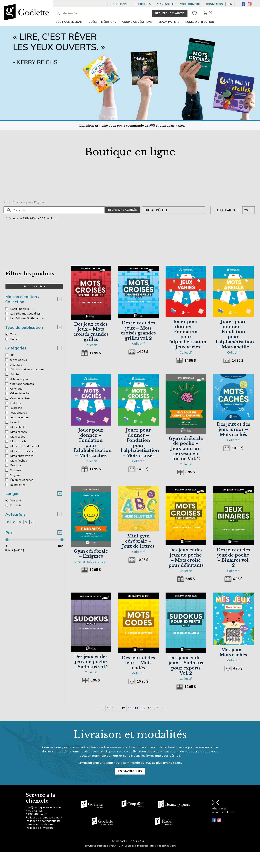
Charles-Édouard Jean (90, 561)
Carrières (143, 4)
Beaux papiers (168, 21)
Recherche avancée (122, 209)
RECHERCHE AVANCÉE (169, 13)
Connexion (214, 4)
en (230, 4)
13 (130, 708)
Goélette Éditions (102, 21)
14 (136, 708)
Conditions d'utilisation (136, 845)
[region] (46, 825)
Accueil (8, 202)
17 (156, 708)
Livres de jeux (23, 202)
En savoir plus (130, 771)
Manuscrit (165, 4)
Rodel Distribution (199, 21)
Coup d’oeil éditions (137, 21)
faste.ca (144, 841)
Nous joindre (190, 4)
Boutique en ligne (69, 21)
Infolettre (120, 4)
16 (149, 708)
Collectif (91, 345)
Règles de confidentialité (163, 845)
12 (123, 708)
